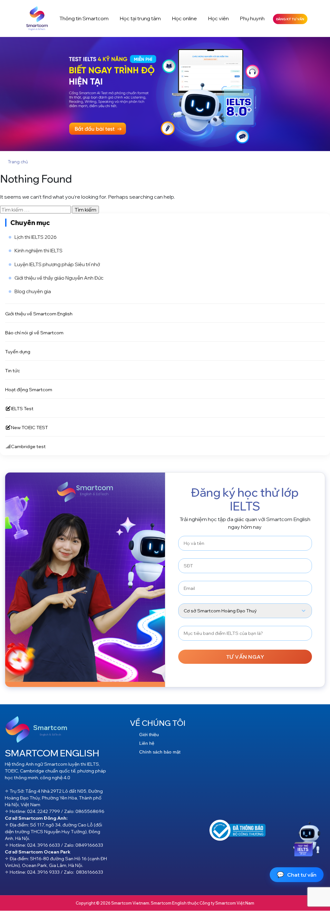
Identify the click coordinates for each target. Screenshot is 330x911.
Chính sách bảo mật (159, 751)
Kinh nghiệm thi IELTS (39, 251)
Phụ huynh (252, 18)
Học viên (218, 18)
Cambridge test (28, 446)
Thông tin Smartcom (84, 18)
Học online (184, 18)
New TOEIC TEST (29, 427)
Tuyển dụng (17, 351)
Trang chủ (18, 161)
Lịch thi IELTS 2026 (36, 237)
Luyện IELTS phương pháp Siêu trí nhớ (57, 264)
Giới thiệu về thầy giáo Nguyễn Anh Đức (59, 278)
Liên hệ (146, 743)
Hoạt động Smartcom (28, 389)
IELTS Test (22, 408)
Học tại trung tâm (140, 18)
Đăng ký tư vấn (290, 19)
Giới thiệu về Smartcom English (39, 314)
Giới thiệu (149, 734)
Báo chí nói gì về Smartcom (34, 332)
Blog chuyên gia (33, 291)
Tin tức (12, 370)
